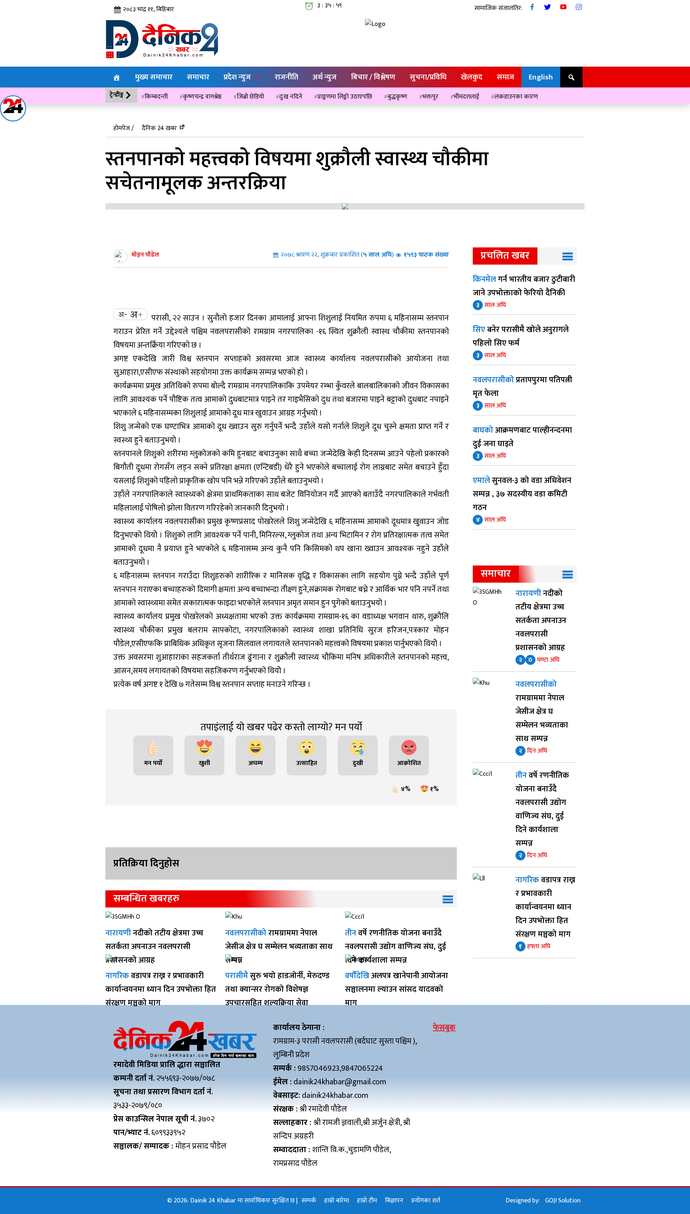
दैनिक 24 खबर (159, 128)
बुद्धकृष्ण (397, 96)
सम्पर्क (308, 1200)
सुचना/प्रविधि (428, 77)
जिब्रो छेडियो (250, 96)
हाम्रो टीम (367, 1200)
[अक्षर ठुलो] (136, 314)
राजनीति (286, 77)
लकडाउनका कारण (516, 96)
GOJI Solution (563, 1200)
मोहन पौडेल (145, 254)
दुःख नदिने (290, 96)
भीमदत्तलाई (466, 96)
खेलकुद (471, 77)
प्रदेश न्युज (238, 77)
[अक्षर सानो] (122, 314)
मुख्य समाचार (153, 77)
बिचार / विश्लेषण (373, 77)
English (541, 77)
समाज (505, 77)
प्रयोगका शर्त (425, 1200)
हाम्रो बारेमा (336, 1200)
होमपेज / (123, 128)
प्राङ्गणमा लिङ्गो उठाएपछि (344, 96)
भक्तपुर (430, 96)
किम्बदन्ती (156, 96)
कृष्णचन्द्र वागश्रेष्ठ (202, 96)
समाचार (198, 77)
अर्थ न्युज (325, 77)
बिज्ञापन (394, 1200)
